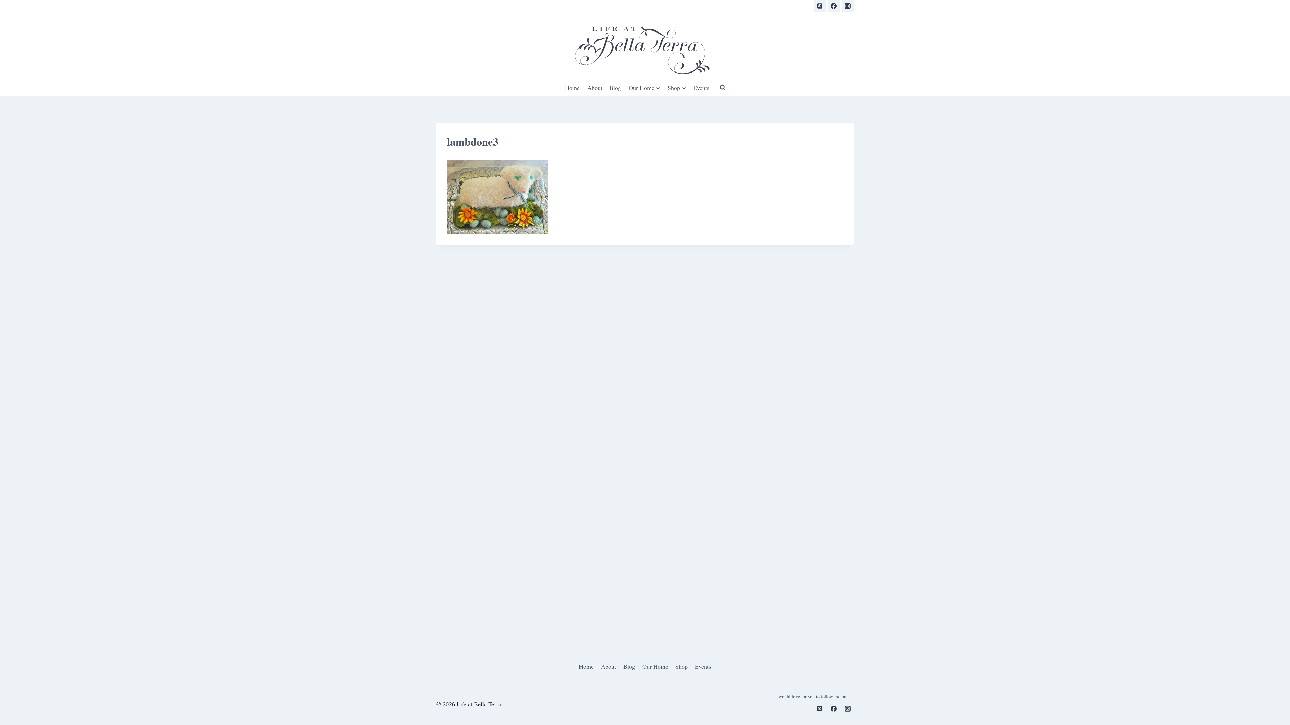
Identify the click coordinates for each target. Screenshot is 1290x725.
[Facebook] (834, 6)
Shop (681, 666)
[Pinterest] (820, 6)
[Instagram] (848, 6)
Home (572, 88)
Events (701, 88)
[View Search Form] (723, 88)
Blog (615, 88)
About (594, 88)
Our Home (655, 666)
